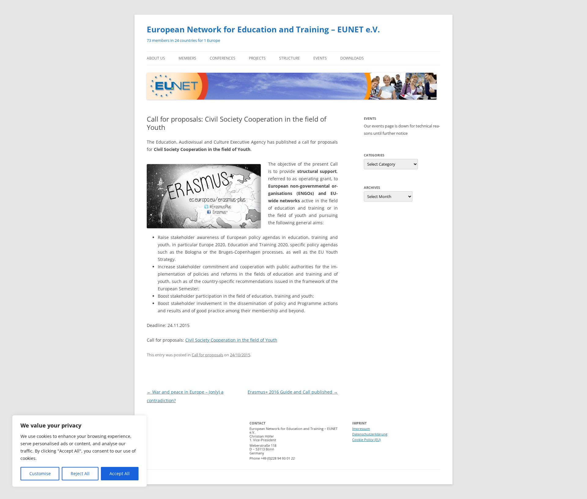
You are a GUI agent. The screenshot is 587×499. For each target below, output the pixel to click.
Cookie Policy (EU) (366, 439)
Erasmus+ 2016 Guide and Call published (293, 392)
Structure (289, 58)
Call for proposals (207, 355)
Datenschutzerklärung (369, 434)
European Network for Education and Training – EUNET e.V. (263, 29)
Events (320, 58)
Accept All (119, 473)
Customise (40, 473)
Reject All (80, 473)
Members (187, 58)
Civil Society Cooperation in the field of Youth (231, 340)
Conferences (222, 58)
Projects (257, 58)
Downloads (352, 58)
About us (156, 58)
